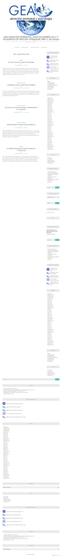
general (21, 60)
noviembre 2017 (50, 122)
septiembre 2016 (51, 136)
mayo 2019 (50, 105)
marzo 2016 (50, 141)
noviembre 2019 (50, 101)
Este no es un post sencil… (16, 406)
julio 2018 (49, 113)
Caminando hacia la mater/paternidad (21, 85)
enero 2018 (50, 120)
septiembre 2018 (51, 307)
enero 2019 (50, 108)
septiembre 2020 (51, 99)
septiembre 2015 (51, 149)
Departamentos (24, 47)
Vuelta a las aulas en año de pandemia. (10, 391)
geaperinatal (52, 60)
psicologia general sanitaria (52, 85)
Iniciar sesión (50, 159)
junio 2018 (49, 114)
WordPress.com (50, 375)
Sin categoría (50, 89)
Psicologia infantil (51, 86)
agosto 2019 (50, 104)
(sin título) (49, 182)
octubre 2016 (50, 330)
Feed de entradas (51, 160)
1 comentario (25, 65)
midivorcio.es (52, 56)
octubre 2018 (50, 110)
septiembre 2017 (51, 124)
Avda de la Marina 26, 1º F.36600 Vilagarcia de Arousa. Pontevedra (52, 231)
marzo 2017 (50, 131)
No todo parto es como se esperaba (21, 62)
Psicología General (51, 82)
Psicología (17, 47)
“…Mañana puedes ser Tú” (52, 171)
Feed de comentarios (51, 161)
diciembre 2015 (50, 145)
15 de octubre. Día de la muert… (17, 410)
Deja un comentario (25, 112)
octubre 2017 (50, 123)
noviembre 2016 (51, 133)
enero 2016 (50, 339)
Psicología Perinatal (21, 122)
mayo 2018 (50, 115)
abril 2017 (49, 129)
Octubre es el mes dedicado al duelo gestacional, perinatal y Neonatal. (53, 174)
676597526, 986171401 (51, 234)
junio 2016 (49, 137)
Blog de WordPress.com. (31, 554)
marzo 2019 (50, 106)
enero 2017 (50, 132)
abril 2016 (49, 140)
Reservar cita (44, 47)
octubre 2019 (50, 103)
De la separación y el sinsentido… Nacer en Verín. (12, 392)
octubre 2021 (50, 97)
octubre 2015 (50, 147)
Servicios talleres (35, 47)
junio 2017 (49, 127)
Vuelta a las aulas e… (53, 69)
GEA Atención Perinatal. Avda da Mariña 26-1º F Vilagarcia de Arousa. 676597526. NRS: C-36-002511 (31, 38)
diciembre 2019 (50, 100)
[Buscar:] (53, 187)
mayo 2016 (50, 138)
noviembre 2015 (50, 146)
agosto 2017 (50, 126)
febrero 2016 (50, 142)
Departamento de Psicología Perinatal (21, 124)
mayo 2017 (50, 128)
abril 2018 (49, 117)
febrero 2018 (50, 119)
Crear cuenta (50, 157)
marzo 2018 (50, 118)
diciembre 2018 (50, 109)
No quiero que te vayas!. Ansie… (53, 57)
